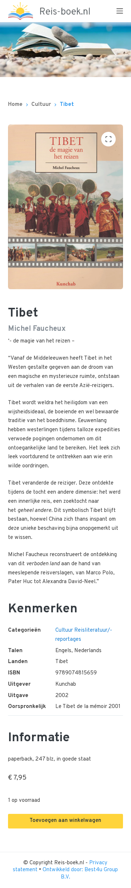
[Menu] (119, 11)
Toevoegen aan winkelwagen (65, 820)
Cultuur (64, 630)
